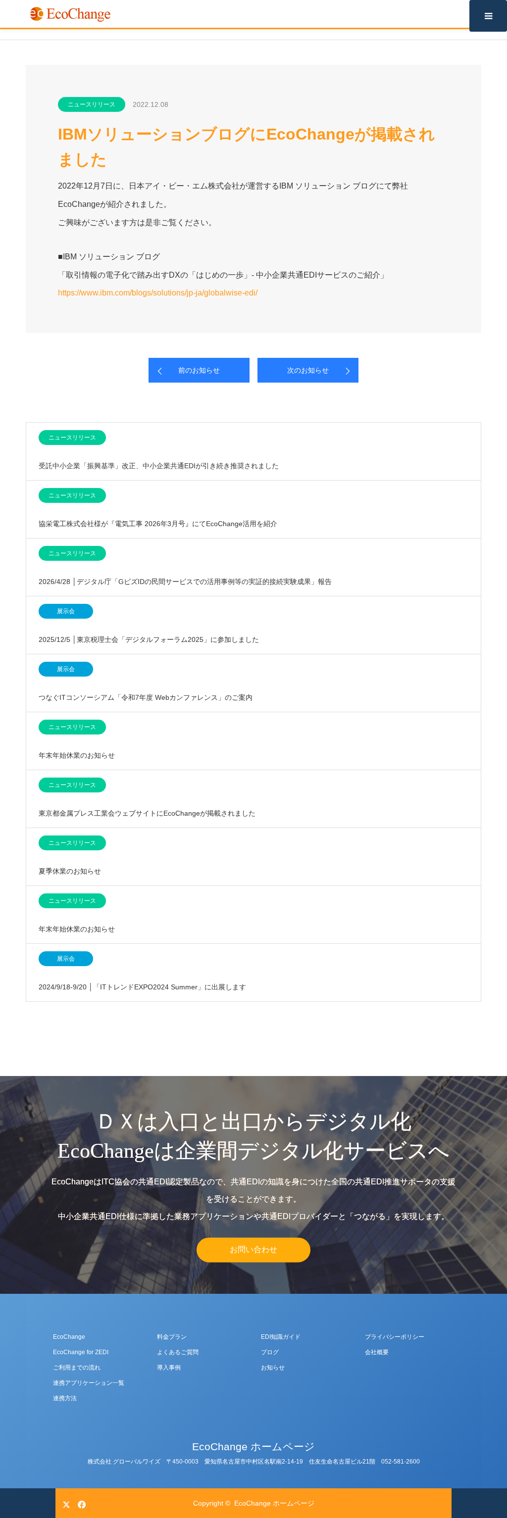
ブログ (270, 1352)
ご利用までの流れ (77, 1367)
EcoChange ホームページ (253, 1446)
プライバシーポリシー (394, 1336)
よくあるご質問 (178, 1352)
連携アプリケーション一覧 (88, 1382)
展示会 (66, 611)
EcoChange (69, 1336)
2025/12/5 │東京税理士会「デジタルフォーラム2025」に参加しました (149, 639)
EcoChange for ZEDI (80, 1352)
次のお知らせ (308, 370)
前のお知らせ (199, 370)
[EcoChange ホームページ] (70, 14)
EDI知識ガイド (281, 1336)
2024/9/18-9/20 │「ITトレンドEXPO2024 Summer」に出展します (142, 987)
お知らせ (273, 1367)
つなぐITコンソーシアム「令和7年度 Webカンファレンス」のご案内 (146, 697)
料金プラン (172, 1336)
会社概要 (377, 1352)
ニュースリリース (91, 104)
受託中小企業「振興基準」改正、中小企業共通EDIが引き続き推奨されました (159, 466)
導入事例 (169, 1367)
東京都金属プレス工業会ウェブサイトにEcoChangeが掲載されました (147, 813)
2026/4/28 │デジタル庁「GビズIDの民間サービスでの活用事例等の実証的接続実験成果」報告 (185, 582)
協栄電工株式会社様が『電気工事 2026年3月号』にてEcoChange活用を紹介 (158, 524)
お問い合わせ (253, 1250)
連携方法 (65, 1398)
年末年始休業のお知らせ (77, 755)
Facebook (80, 1502)
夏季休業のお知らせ (70, 871)
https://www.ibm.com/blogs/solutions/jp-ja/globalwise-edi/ (157, 293)
